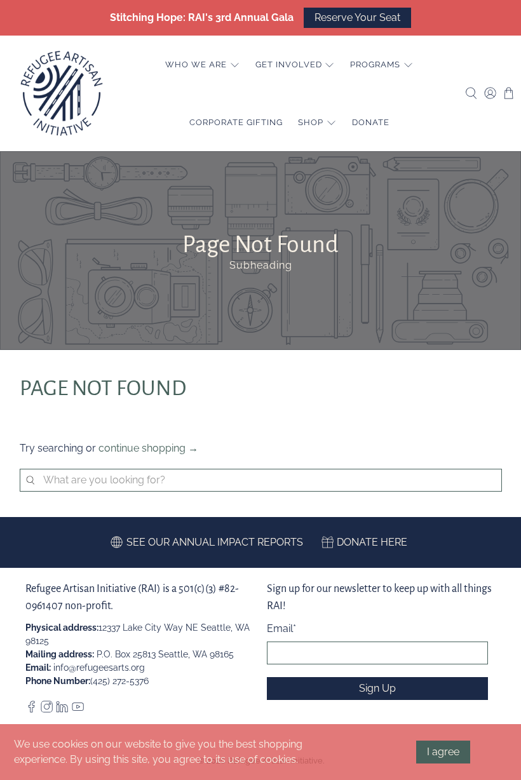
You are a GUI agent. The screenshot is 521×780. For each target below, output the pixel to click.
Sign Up (377, 688)
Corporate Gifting (236, 122)
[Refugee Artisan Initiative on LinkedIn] (62, 709)
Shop (310, 122)
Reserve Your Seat (357, 17)
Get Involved (288, 64)
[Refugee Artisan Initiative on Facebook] (31, 709)
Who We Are (196, 64)
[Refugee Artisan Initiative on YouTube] (78, 709)
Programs (375, 64)
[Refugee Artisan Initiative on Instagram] (47, 709)
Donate (370, 122)
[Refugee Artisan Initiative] (61, 93)
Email (281, 628)
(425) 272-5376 (119, 681)
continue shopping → (148, 448)
